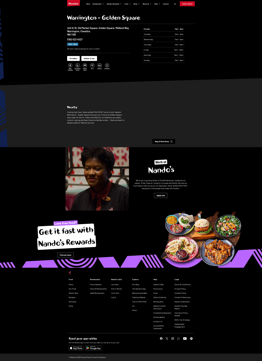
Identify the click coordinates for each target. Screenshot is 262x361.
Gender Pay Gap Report (180, 307)
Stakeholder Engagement (179, 325)
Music (134, 310)
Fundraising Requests (162, 313)
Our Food (72, 289)
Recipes (72, 297)
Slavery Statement (182, 301)
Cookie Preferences (182, 297)
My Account (158, 289)
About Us (146, 4)
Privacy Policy (180, 289)
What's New (73, 293)
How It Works (116, 289)
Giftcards (72, 301)
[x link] (167, 338)
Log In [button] (113, 297)
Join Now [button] (115, 284)
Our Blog (135, 284)
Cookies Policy (180, 293)
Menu (88, 4)
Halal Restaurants (97, 293)
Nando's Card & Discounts (159, 307)
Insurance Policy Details (181, 314)
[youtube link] (184, 338)
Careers (166, 4)
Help (156, 4)
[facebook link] (161, 338)
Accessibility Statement (158, 327)
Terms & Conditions (182, 284)
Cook (126, 4)
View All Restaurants (98, 289)
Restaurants (97, 4)
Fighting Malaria (138, 297)
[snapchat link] (178, 338)
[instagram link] (172, 338)
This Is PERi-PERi (139, 301)
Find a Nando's (96, 284)
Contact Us (157, 321)
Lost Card (115, 293)
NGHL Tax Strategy (182, 320)
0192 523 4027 (74, 39)
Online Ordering (159, 297)
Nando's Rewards (113, 4)
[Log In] (174, 3)
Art (133, 306)
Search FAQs (158, 284)
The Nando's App (139, 289)
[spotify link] (191, 338)
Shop (135, 4)
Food (155, 293)
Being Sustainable (139, 293)
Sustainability (159, 317)
